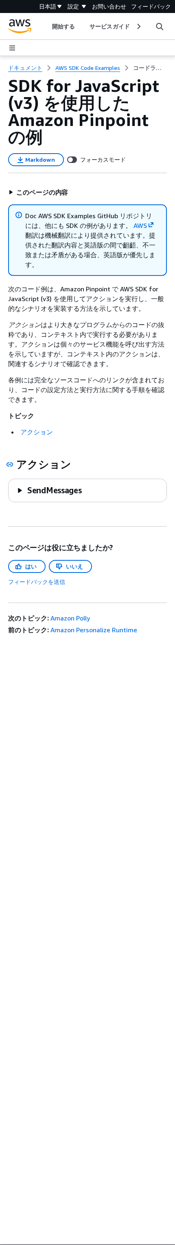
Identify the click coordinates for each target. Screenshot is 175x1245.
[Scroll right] (138, 26)
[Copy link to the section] (10, 464)
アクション (36, 432)
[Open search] (159, 26)
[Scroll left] (46, 26)
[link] (150, 68)
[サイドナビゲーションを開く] (12, 47)
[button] (38, 192)
